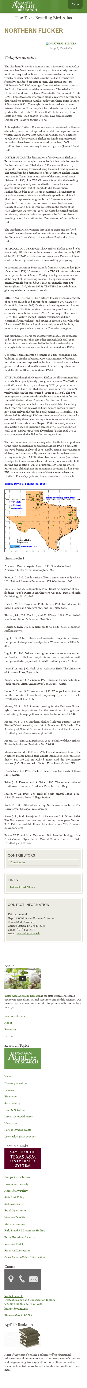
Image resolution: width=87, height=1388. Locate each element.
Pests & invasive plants (17, 1130)
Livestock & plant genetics (19, 1136)
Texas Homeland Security (19, 1237)
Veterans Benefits (14, 1217)
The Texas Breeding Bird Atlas (43, 18)
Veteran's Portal (13, 1244)
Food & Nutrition (14, 1110)
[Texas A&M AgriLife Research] (28, 6)
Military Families (14, 1224)
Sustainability (12, 1103)
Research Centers (14, 1016)
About (8, 1023)
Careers (8, 1036)
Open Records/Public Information (24, 1257)
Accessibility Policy (15, 1190)
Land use (9, 1090)
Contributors (17, 862)
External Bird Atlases (22, 887)
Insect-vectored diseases (18, 1116)
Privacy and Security (16, 1184)
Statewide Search (14, 1204)
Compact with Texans (17, 1177)
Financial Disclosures (17, 1250)
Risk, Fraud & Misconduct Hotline (24, 1230)
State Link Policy (14, 1197)
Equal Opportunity (15, 1210)
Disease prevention (15, 1083)
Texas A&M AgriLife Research (22, 996)
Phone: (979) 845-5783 (18, 1315)
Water (8, 1076)
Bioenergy (10, 1096)
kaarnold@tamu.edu (28, 933)
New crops (10, 1123)
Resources (10, 1029)
